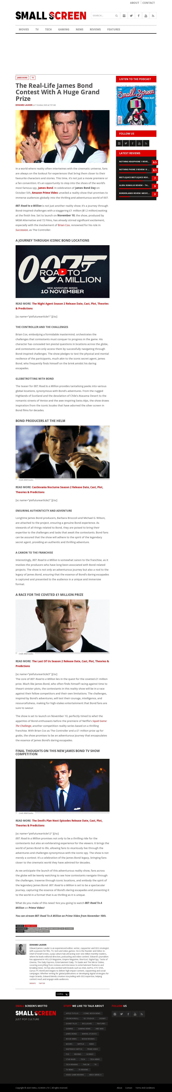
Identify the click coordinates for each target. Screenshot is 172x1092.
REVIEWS (95, 29)
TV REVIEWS (83, 1070)
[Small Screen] (51, 15)
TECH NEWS (95, 1059)
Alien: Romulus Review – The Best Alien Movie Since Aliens (136, 185)
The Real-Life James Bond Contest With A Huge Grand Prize (58, 92)
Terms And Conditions (145, 1087)
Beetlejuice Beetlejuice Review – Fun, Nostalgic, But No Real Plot (136, 177)
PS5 (67, 1054)
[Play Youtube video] (63, 271)
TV (37, 29)
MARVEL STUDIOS (89, 1034)
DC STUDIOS (89, 1018)
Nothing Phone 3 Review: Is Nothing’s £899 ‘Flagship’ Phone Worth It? (136, 169)
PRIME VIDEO (53, 929)
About (134, 3)
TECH (48, 29)
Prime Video (31, 926)
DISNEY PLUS (71, 1023)
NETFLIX (81, 1044)
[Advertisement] (86, 56)
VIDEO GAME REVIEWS (75, 1075)
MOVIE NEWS (71, 1039)
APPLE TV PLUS (72, 1013)
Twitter (42, 983)
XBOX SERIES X (95, 1075)
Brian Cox (64, 225)
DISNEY (102, 1018)
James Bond (31, 931)
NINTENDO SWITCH (74, 1049)
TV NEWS (69, 929)
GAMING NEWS (84, 1029)
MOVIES (24, 29)
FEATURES (113, 29)
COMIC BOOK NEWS (92, 1013)
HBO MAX (100, 1029)
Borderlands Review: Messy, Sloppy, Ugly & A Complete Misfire (136, 193)
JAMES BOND (22, 78)
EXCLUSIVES (87, 1023)
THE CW (86, 1064)
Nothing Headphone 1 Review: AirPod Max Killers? (136, 161)
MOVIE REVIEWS (88, 1039)
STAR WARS (71, 1059)
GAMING (63, 29)
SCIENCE (89, 1054)
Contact (148, 3)
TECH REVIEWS (72, 1064)
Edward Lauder (24, 105)
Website (33, 983)
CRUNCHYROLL (72, 1018)
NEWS (79, 29)
